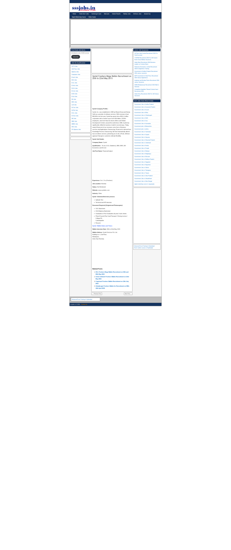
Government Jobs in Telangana (142, 170)
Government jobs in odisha (141, 129)
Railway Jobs (127, 14)
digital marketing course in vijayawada (144, 184)
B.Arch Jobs (75, 85)
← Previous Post (96, 293)
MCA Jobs (74, 126)
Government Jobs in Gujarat (141, 134)
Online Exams (92, 17)
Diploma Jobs (75, 71)
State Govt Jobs (84, 14)
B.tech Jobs (75, 77)
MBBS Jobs (75, 124)
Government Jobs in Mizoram (142, 156)
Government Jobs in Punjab (141, 148)
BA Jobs (74, 99)
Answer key (147, 14)
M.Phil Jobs (75, 110)
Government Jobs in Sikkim (141, 167)
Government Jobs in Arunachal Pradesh (144, 107)
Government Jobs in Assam (141, 109)
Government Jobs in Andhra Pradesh (144, 104)
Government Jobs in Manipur (142, 151)
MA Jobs (74, 118)
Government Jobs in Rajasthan (142, 164)
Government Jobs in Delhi (141, 118)
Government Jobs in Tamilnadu (142, 131)
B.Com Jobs (75, 91)
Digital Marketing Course (79, 17)
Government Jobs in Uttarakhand (143, 178)
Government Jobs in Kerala (141, 145)
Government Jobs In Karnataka (142, 123)
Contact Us (84, 304)
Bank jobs (106, 14)
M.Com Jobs (75, 107)
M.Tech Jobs (75, 115)
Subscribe (75, 57)
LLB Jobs (74, 104)
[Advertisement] (115, 31)
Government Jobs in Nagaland (142, 162)
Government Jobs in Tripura (141, 173)
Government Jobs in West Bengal (143, 181)
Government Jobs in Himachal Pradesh (144, 140)
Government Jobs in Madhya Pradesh (144, 159)
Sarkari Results (116, 14)
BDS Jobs (74, 102)
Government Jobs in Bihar (141, 112)
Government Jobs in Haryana (142, 137)
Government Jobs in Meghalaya (142, 153)
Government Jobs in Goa (141, 120)
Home (74, 14)
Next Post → (128, 293)
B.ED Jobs (74, 93)
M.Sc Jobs (74, 113)
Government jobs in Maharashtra (143, 126)
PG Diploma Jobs (76, 129)
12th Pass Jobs (76, 69)
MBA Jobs (74, 121)
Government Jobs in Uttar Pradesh (143, 175)
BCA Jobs (74, 80)
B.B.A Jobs (75, 88)
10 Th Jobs (75, 66)
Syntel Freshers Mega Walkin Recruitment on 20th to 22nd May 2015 (111, 77)
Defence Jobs (137, 14)
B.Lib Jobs (74, 96)
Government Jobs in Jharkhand (142, 142)
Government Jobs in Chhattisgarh (143, 115)
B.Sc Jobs (74, 82)
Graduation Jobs (76, 74)
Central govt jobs (96, 14)
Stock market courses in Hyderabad (143, 248)
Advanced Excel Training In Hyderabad (144, 246)
